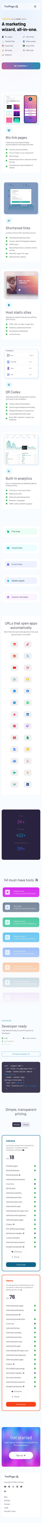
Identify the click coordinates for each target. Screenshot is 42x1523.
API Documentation (20, 1054)
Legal (6, 1508)
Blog (5, 1497)
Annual (25, 1124)
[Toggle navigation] (35, 6)
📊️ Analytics (7, 55)
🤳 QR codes (7, 50)
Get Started (20, 66)
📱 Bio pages (7, 37)
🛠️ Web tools (28, 50)
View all (16, 1257)
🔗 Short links (28, 37)
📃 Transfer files (8, 41)
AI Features (18, 1252)
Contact (7, 1504)
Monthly (17, 1124)
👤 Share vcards (29, 41)
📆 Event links (7, 46)
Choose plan (21, 1264)
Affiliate (7, 1500)
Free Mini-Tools (9, 1511)
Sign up (19, 1455)
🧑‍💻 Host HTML (28, 46)
